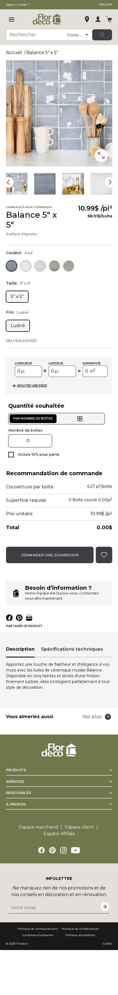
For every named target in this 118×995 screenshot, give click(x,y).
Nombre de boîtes (25, 430)
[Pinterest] (52, 850)
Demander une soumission (49, 555)
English (105, 4)
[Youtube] (75, 850)
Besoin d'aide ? (17, 4)
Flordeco (22, 943)
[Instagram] (63, 850)
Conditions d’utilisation (38, 935)
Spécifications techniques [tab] (72, 649)
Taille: (18, 283)
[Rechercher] (102, 34)
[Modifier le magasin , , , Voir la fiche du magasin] (87, 19)
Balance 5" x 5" (42, 52)
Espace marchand (38, 827)
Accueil (14, 52)
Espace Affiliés (59, 833)
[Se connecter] (98, 19)
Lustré (18, 325)
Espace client (79, 827)
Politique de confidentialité (80, 929)
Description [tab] (20, 649)
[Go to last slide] (8, 182)
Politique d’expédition (80, 935)
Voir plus (91, 716)
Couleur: (19, 252)
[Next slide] (110, 182)
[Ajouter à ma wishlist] (70, 207)
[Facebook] (41, 850)
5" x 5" (17, 296)
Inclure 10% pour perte (39, 454)
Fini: (17, 312)
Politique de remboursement (38, 929)
